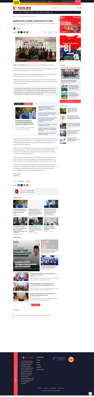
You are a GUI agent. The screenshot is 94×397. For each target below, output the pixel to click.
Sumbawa (42, 12)
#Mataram (21, 181)
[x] (21, 32)
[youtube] (15, 376)
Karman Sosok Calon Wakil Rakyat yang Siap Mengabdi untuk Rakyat (73, 117)
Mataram (28, 104)
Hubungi (28, 3)
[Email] (27, 32)
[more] (30, 32)
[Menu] (80, 8)
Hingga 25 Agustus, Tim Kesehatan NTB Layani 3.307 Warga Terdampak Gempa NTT (47, 129)
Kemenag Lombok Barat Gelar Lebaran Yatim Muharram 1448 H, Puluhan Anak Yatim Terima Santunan (74, 87)
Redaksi (23, 3)
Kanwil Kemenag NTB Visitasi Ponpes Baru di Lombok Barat (69, 81)
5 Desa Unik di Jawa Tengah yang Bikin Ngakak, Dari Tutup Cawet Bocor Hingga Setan (72, 110)
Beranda (14, 16)
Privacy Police (61, 388)
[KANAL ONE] (22, 7)
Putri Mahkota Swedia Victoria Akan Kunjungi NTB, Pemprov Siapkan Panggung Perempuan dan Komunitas (47, 119)
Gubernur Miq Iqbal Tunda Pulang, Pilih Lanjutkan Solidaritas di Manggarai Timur (42, 284)
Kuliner (68, 127)
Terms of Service (35, 3)
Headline (46, 1)
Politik (68, 120)
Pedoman (39, 367)
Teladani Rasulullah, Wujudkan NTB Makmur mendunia (47, 134)
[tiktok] (15, 369)
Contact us (46, 388)
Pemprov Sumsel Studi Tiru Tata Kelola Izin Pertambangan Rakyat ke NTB (42, 294)
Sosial (18, 16)
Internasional (26, 12)
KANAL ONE (50, 390)
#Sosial (27, 181)
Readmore (69, 101)
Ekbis (70, 97)
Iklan (16, 268)
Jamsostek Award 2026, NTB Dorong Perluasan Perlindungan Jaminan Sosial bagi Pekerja (47, 114)
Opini (52, 12)
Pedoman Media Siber (44, 3)
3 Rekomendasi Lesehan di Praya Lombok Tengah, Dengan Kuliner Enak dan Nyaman (74, 125)
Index (35, 305)
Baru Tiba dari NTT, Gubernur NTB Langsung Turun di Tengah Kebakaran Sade (49, 251)
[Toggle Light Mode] (77, 8)
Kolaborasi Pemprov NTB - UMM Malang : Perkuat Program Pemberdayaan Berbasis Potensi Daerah (46, 108)
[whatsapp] (24, 32)
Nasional (32, 12)
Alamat (38, 362)
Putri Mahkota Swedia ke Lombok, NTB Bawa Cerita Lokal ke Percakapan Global (24, 122)
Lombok (36, 12)
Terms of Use (53, 388)
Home (16, 12)
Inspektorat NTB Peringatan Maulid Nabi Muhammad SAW (25, 264)
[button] (49, 37)
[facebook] (19, 32)
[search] (74, 8)
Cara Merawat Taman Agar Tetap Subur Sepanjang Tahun (73, 94)
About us (40, 388)
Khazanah (47, 12)
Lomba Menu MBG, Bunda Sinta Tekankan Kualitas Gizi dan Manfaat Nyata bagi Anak (49, 267)
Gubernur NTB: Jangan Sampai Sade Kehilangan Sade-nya (47, 125)
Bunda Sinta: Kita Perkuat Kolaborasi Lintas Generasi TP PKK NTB (43, 274)
